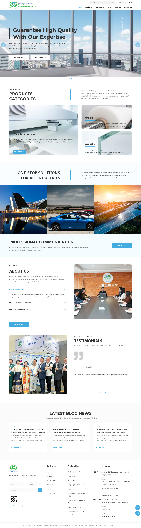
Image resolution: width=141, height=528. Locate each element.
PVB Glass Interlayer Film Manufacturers (83, 525)
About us (117, 7)
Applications (99, 7)
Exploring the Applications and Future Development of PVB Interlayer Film (112, 431)
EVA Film (90, 118)
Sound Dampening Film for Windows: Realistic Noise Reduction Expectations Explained (66, 431)
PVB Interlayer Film (24, 133)
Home (80, 7)
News (109, 7)
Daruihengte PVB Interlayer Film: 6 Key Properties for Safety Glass (28, 431)
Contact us (128, 7)
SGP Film (90, 144)
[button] (3, 44)
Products (88, 7)
